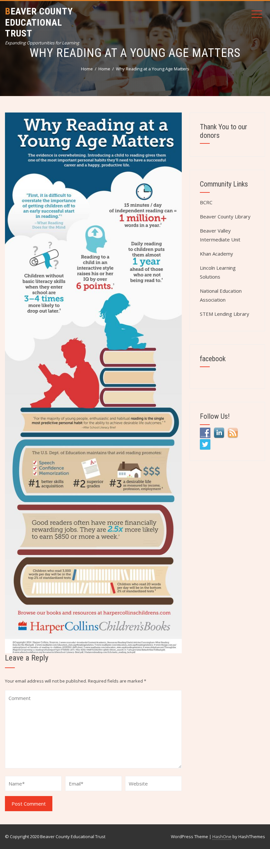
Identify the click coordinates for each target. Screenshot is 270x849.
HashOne (221, 836)
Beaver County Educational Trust (39, 22)
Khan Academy (216, 253)
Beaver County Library (225, 216)
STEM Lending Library (224, 314)
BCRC (206, 202)
